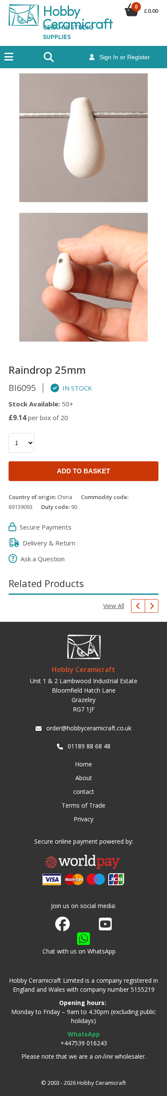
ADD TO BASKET (83, 471)
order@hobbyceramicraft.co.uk (88, 728)
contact (83, 791)
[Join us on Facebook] (62, 924)
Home (83, 764)
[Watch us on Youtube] (105, 926)
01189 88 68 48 (89, 746)
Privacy (83, 819)
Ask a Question (41, 558)
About (83, 778)
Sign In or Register (122, 57)
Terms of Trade (83, 805)
